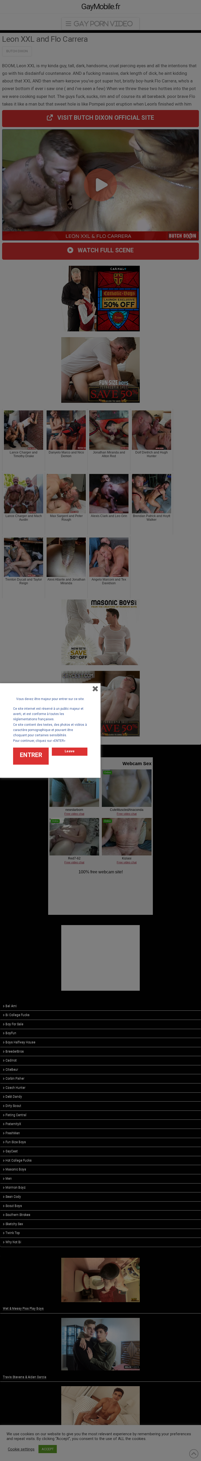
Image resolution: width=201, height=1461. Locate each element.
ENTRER (31, 755)
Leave (70, 751)
